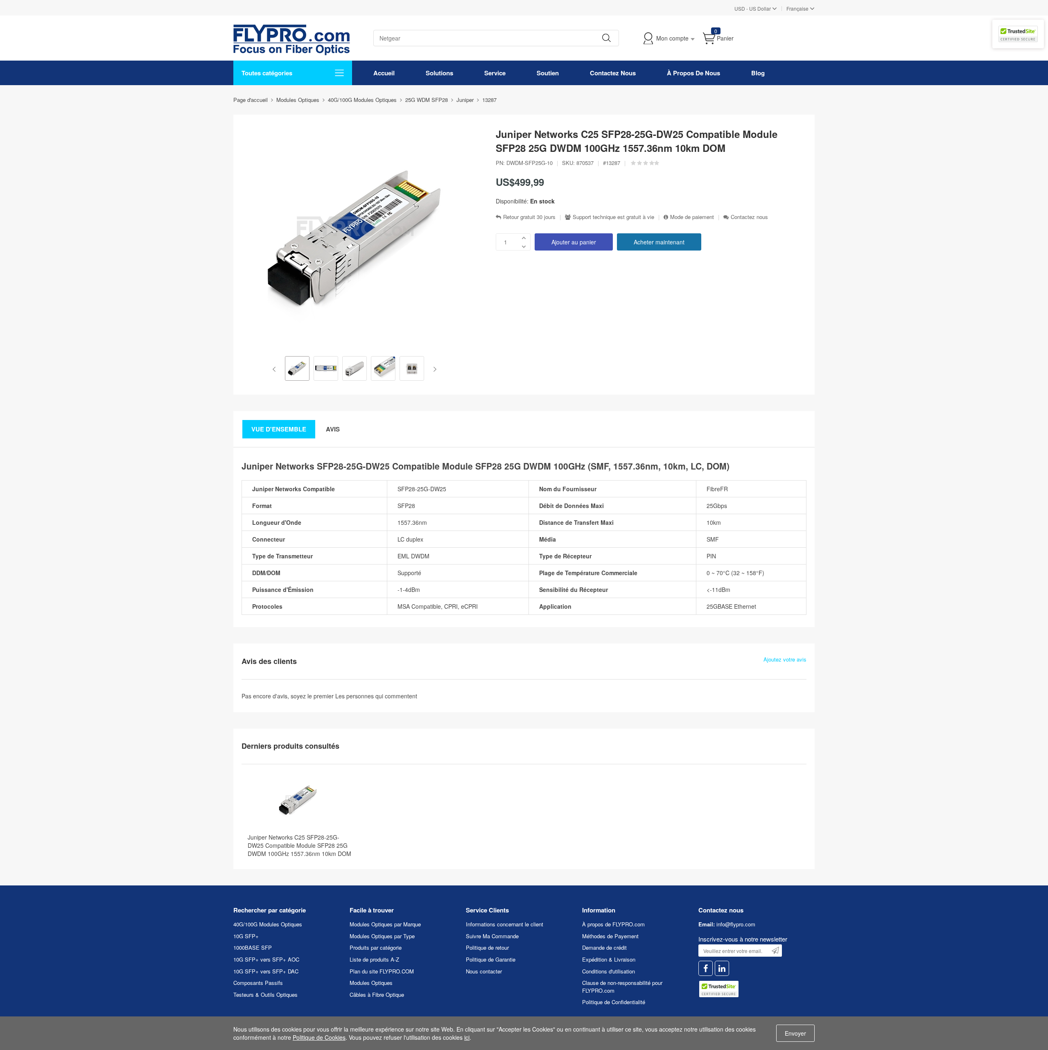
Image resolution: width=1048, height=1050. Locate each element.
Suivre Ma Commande (492, 936)
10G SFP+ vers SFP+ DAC (265, 971)
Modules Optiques (371, 983)
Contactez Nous (613, 72)
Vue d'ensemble (278, 429)
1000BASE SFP (252, 947)
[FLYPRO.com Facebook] (705, 968)
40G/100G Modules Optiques (267, 924)
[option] (297, 369)
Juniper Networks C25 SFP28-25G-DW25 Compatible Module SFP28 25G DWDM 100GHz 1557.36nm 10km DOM (299, 845)
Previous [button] (276, 369)
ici (467, 1037)
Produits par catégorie (376, 947)
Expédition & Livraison (608, 959)
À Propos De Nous (693, 72)
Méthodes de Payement (610, 936)
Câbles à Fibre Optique (377, 994)
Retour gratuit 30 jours (529, 217)
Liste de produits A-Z (374, 959)
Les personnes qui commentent (376, 696)
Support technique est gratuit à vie (613, 217)
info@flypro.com (735, 924)
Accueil (384, 72)
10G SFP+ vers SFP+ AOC (266, 959)
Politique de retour (487, 947)
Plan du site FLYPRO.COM (382, 971)
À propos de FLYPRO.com (613, 924)
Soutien (548, 72)
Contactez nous (749, 217)
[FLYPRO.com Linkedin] (722, 968)
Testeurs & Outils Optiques (265, 994)
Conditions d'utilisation (608, 971)
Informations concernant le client (504, 924)
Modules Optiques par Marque (385, 924)
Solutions (439, 72)
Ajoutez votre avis (784, 659)
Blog (758, 72)
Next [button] (433, 369)
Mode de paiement (692, 217)
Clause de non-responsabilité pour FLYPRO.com (622, 986)
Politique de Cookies (319, 1037)
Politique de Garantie (490, 959)
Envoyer (795, 1033)
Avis (333, 429)
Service (495, 72)
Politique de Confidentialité (613, 1002)
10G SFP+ (246, 936)
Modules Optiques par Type (382, 936)
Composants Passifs (258, 983)
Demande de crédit (604, 947)
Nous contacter (484, 971)
